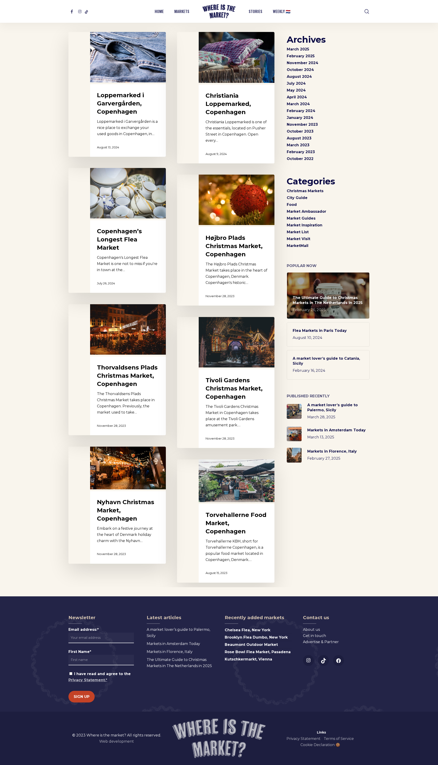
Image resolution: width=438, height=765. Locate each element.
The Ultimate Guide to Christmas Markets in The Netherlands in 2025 (179, 663)
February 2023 (301, 152)
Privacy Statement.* (87, 680)
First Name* (79, 652)
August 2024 (299, 76)
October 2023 (300, 131)
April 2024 (297, 97)
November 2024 (302, 63)
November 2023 (302, 124)
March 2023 (298, 145)
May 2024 (296, 90)
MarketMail (297, 246)
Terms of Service (339, 738)
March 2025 (298, 49)
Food (292, 204)
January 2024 (300, 117)
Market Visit (298, 239)
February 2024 (301, 111)
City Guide (297, 198)
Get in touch (314, 636)
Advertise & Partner (321, 642)
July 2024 (296, 83)
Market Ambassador (306, 211)
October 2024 (300, 70)
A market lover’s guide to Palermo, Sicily (178, 632)
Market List (298, 232)
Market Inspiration (304, 225)
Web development (116, 741)
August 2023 (299, 138)
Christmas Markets (305, 191)
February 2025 (301, 56)
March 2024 (298, 104)
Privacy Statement (304, 738)
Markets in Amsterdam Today (173, 644)
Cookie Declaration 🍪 (320, 745)
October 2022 (300, 159)
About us (311, 629)
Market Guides (301, 218)
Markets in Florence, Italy (170, 652)
